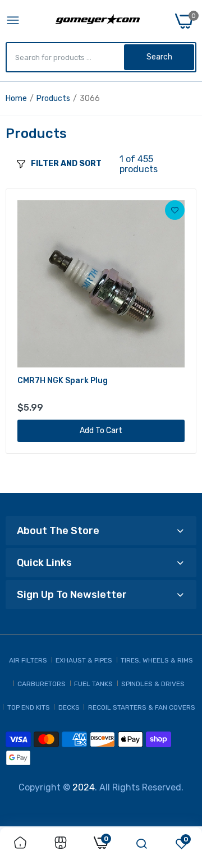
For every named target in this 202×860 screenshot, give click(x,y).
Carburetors (41, 684)
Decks (69, 707)
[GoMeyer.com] (98, 21)
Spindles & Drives (153, 684)
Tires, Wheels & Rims (157, 660)
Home (16, 98)
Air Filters (28, 660)
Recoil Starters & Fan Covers (141, 707)
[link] (175, 210)
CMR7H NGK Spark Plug (62, 380)
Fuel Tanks (93, 684)
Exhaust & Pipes (84, 660)
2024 (83, 787)
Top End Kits (28, 707)
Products (53, 98)
